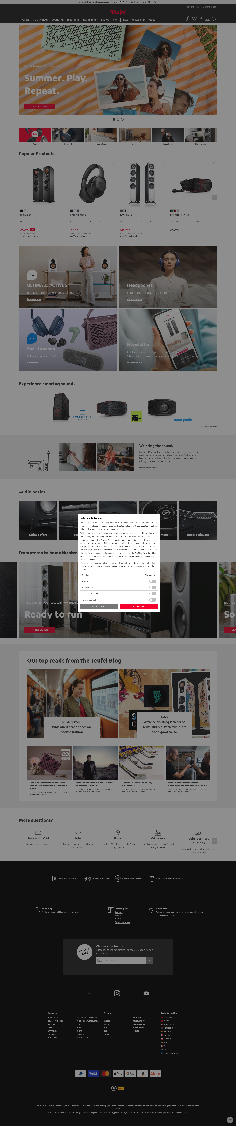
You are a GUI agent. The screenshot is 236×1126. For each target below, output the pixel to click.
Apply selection (99, 606)
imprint (83, 569)
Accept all (138, 606)
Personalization (88, 593)
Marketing (86, 587)
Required (86, 575)
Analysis (85, 581)
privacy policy (142, 566)
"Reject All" (105, 539)
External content (89, 600)
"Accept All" (108, 549)
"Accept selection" (88, 559)
